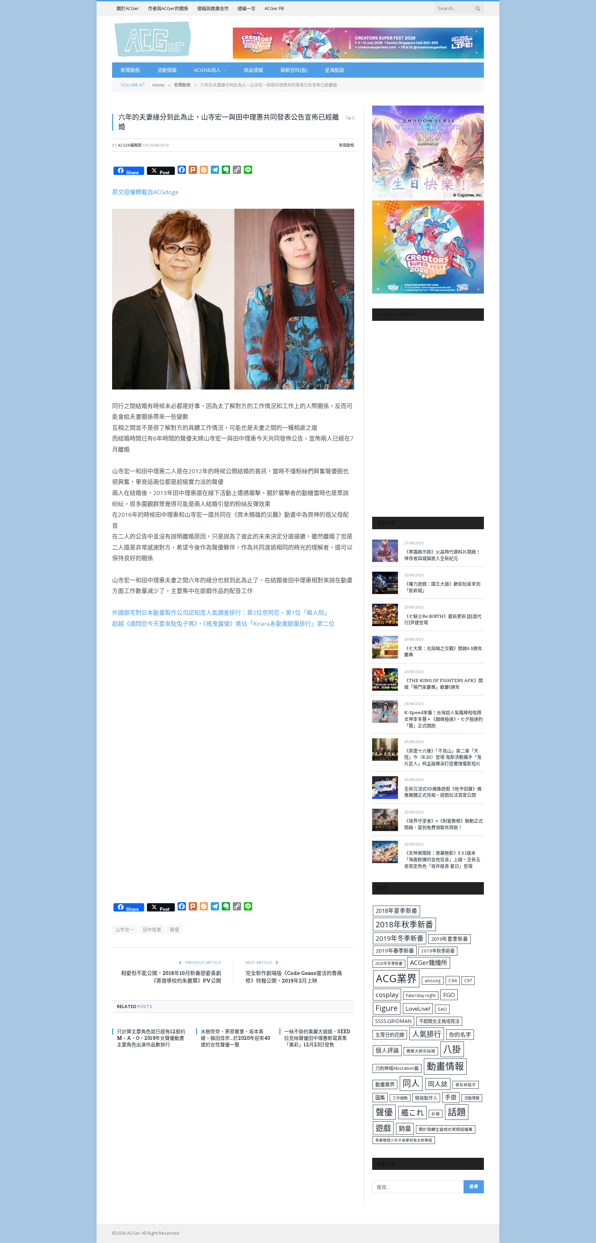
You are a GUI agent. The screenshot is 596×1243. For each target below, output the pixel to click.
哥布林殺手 (465, 1084)
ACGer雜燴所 (428, 962)
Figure (387, 1008)
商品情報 (253, 70)
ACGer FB (274, 8)
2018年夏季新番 (396, 911)
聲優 (174, 929)
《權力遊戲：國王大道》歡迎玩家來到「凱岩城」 (442, 587)
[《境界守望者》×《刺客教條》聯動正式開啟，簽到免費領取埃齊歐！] (385, 820)
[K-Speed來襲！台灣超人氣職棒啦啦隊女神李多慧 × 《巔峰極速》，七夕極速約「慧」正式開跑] (385, 711)
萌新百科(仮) (294, 70)
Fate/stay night (421, 995)
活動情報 (167, 70)
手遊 (451, 1097)
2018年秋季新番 (404, 924)
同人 (411, 1083)
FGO (449, 995)
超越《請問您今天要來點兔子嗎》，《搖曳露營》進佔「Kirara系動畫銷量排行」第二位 (223, 624)
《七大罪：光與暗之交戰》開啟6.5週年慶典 (443, 651)
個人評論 (387, 1050)
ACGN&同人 (207, 70)
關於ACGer (128, 8)
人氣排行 (426, 1034)
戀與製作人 (426, 1098)
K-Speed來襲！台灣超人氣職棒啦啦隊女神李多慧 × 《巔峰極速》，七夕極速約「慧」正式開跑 (443, 718)
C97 (468, 980)
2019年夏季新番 (449, 938)
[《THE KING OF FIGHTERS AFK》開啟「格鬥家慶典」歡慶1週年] (385, 679)
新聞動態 (130, 70)
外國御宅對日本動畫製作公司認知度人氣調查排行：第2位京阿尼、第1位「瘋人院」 (221, 612)
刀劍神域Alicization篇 (397, 1068)
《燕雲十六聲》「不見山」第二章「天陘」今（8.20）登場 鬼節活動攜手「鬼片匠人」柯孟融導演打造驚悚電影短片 (442, 757)
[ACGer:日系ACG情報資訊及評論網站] (152, 39)
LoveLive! (418, 1009)
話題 (457, 1112)
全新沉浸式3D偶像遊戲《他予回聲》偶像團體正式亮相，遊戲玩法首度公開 (442, 792)
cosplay (387, 994)
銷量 (405, 1128)
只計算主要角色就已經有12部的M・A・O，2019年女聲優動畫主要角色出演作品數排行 (151, 1038)
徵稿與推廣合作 (213, 8)
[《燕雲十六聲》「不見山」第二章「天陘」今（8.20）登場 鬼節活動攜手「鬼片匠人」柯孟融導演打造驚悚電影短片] (385, 749)
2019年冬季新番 (400, 938)
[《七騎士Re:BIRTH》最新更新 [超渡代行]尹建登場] (385, 615)
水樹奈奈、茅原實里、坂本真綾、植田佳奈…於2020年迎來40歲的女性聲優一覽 (235, 1038)
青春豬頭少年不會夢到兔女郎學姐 (403, 1140)
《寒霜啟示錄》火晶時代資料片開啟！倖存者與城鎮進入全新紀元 (442, 555)
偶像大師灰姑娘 (420, 1051)
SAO (442, 1009)
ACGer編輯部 (130, 145)
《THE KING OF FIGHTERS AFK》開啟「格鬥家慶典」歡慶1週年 (443, 683)
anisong (433, 980)
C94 (452, 980)
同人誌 (438, 1083)
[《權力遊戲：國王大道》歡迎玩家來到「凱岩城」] (385, 583)
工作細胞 (400, 1098)
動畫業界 (385, 1084)
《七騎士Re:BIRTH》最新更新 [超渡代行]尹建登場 (442, 619)
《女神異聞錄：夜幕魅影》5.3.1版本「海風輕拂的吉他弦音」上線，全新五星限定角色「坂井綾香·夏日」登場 (442, 859)
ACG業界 (396, 978)
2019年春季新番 (395, 950)
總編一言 (247, 8)
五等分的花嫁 (389, 1035)
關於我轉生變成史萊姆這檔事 (446, 1129)
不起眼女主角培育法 (439, 1021)
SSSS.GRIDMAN (393, 1020)
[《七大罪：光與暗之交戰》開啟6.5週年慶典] (385, 647)
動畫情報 (445, 1066)
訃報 (435, 1113)
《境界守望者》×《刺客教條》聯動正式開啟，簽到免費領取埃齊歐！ (443, 824)
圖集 (380, 1097)
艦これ (412, 1112)
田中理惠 (152, 929)
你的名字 (460, 1034)
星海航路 (334, 70)
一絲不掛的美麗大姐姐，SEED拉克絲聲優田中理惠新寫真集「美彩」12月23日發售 (317, 1038)
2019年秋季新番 (438, 951)
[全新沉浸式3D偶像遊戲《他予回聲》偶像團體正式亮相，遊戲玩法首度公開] (385, 787)
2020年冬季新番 (389, 963)
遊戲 (383, 1128)
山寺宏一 (125, 929)
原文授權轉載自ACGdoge (145, 192)
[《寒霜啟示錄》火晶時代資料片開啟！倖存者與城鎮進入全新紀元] (385, 551)
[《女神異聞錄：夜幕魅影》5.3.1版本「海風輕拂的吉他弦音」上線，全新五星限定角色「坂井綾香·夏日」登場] (385, 852)
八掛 (452, 1049)
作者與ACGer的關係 (168, 8)
